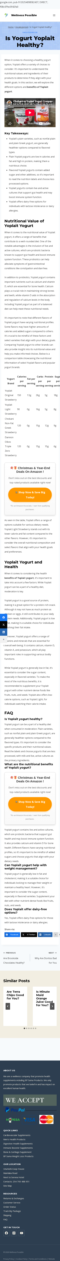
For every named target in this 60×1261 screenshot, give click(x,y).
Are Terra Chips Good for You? (15, 995)
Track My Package (12, 1211)
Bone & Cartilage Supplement (17, 1152)
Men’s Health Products (14, 1139)
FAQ (5, 1219)
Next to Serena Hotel (13, 1177)
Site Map (7, 1185)
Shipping (7, 1215)
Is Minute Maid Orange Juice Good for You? (44, 998)
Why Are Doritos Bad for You (46, 958)
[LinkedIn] (3, 632)
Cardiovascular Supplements (16, 1135)
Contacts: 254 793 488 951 (16, 1181)
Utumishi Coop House (13, 1168)
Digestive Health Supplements (18, 1143)
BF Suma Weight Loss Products (18, 1156)
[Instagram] (14, 1233)
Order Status (9, 1206)
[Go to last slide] (8, 1006)
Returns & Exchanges (13, 1198)
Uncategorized (29, 32)
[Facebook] (3, 617)
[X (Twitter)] (3, 624)
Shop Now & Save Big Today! (31, 495)
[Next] (52, 1006)
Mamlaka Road (10, 1173)
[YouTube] (22, 1233)
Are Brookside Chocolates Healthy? (14, 958)
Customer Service (11, 1202)
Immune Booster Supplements (18, 1147)
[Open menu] (54, 15)
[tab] (24, 1028)
